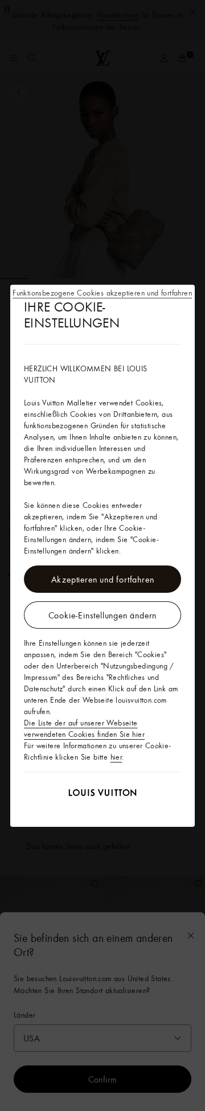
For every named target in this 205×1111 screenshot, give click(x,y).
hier (116, 757)
